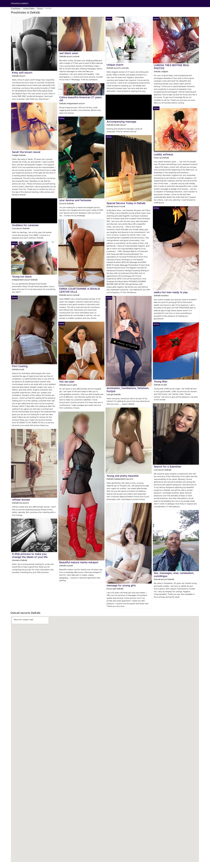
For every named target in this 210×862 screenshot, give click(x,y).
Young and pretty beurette (123, 475)
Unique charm (115, 64)
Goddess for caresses (25, 225)
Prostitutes (15, 8)
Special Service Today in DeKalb (126, 203)
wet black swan (68, 53)
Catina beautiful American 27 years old (80, 99)
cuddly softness (163, 154)
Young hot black (22, 276)
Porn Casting (20, 366)
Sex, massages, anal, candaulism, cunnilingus (174, 575)
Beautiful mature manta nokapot (78, 562)
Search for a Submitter (167, 466)
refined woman (21, 499)
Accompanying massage (121, 121)
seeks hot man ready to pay (171, 292)
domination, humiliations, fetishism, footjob (128, 390)
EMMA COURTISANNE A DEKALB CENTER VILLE (79, 290)
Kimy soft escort (22, 72)
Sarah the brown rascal (26, 152)
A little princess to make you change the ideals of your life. (30, 555)
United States (29, 8)
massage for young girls (121, 585)
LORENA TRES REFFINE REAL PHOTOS (171, 67)
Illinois (40, 8)
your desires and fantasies (75, 200)
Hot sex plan (66, 381)
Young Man (160, 381)
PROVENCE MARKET (20, 3)
